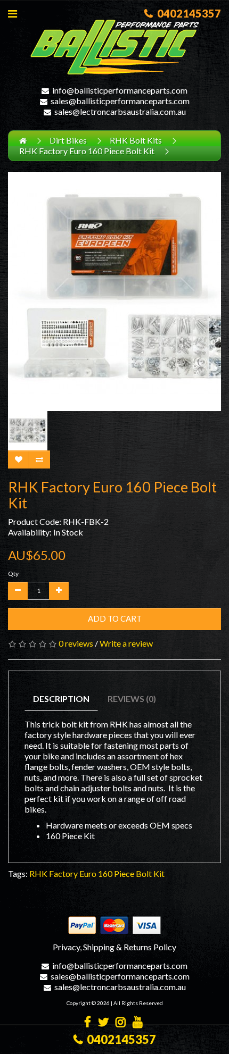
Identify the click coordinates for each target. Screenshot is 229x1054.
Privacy (66, 947)
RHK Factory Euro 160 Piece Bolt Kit (86, 151)
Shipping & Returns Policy (129, 947)
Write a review (126, 643)
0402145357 (187, 13)
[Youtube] (138, 1023)
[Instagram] (121, 1023)
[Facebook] (87, 1023)
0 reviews (76, 643)
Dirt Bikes (68, 140)
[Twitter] (103, 1023)
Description (61, 698)
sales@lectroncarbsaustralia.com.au (120, 111)
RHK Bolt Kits (136, 140)
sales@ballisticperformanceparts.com (120, 101)
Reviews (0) (132, 698)
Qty (13, 574)
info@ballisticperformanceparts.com (119, 90)
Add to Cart (115, 618)
